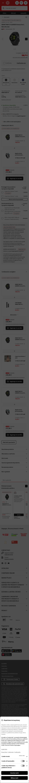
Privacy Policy (4, 752)
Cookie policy (17, 752)
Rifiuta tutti (14, 778)
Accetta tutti (14, 773)
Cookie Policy (4, 749)
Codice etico (11, 752)
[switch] (23, 761)
